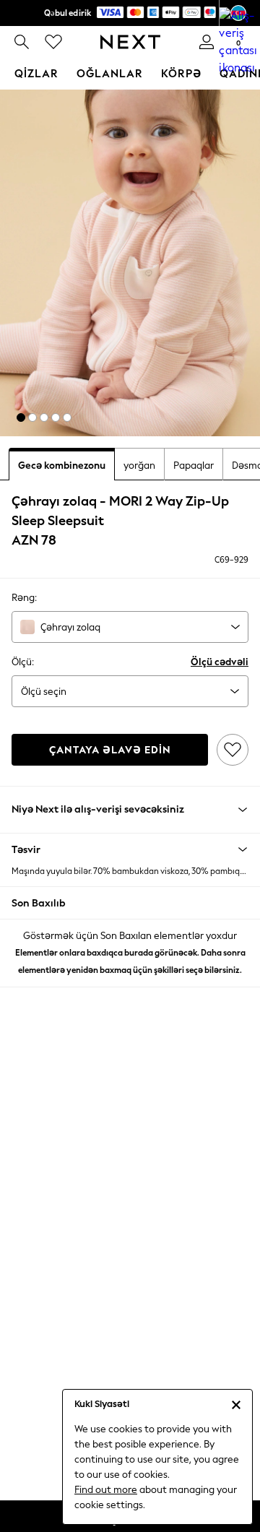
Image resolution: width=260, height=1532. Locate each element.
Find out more (105, 1490)
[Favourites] (53, 42)
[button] (21, 417)
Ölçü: (23, 662)
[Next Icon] (130, 42)
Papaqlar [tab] (193, 465)
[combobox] (130, 627)
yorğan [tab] (139, 465)
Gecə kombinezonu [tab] (61, 465)
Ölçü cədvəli (219, 662)
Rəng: (24, 598)
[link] (22, 42)
